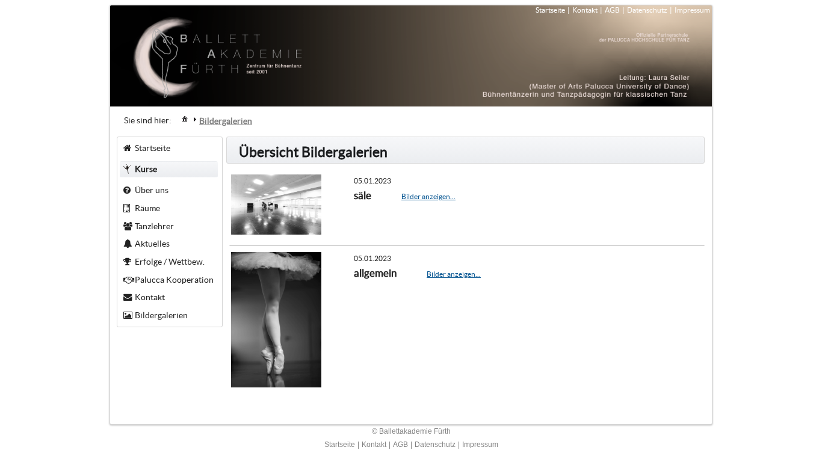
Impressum (692, 10)
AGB (612, 10)
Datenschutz (647, 10)
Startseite (550, 10)
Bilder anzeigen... (428, 196)
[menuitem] (185, 118)
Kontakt (585, 10)
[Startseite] (185, 118)
